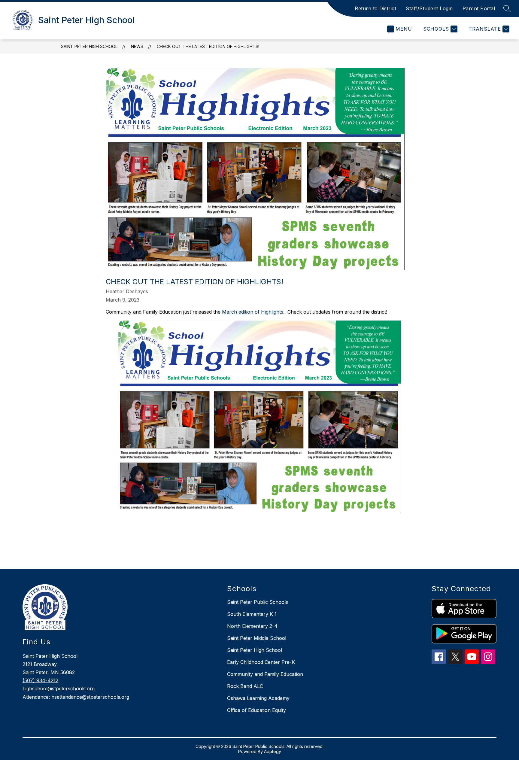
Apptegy (272, 751)
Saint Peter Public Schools (257, 602)
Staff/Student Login (429, 8)
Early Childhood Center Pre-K (261, 662)
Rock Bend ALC (245, 686)
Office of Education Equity (256, 710)
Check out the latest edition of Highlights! (208, 46)
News (137, 46)
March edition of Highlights (252, 312)
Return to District (375, 8)
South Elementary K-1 (252, 614)
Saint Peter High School (89, 46)
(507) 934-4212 (40, 680)
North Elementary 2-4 (252, 626)
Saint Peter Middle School (256, 638)
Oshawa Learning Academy (258, 698)
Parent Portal (479, 8)
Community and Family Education (265, 674)
